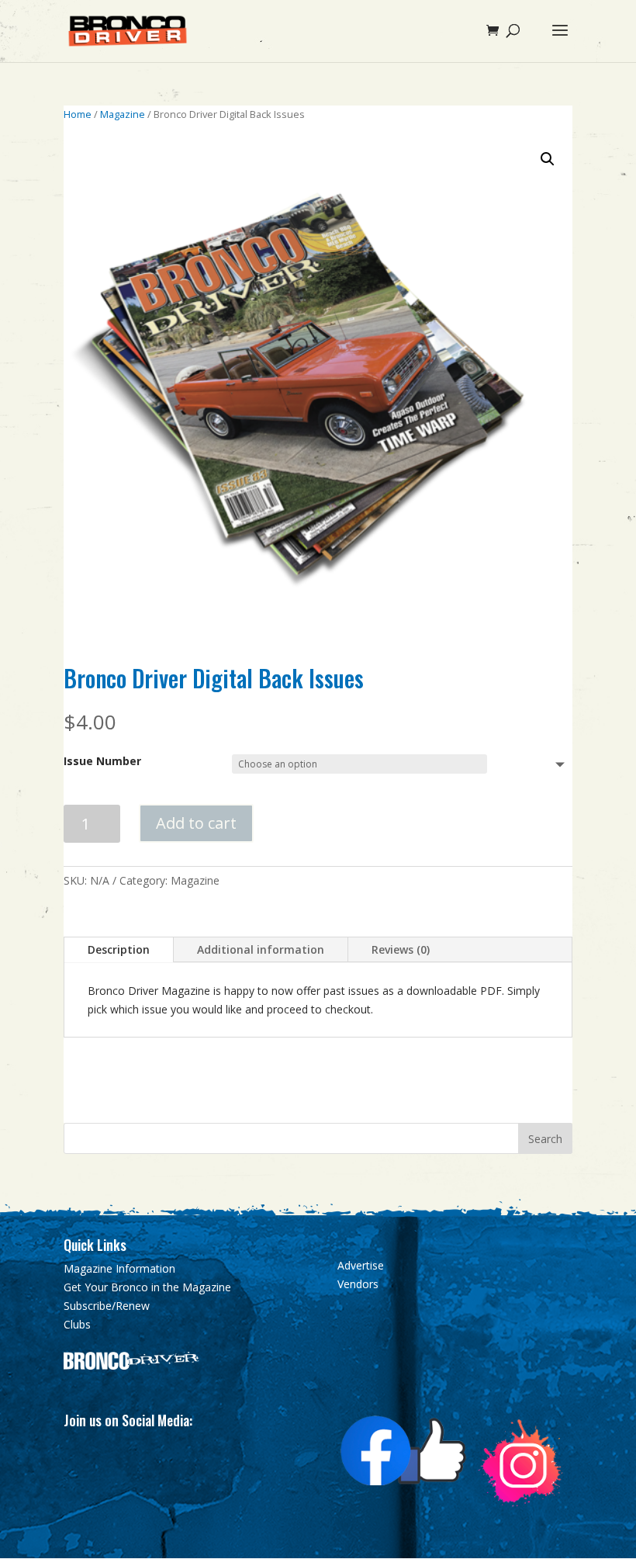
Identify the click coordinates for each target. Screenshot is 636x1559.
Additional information (260, 949)
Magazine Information (119, 1268)
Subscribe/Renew (107, 1305)
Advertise (360, 1265)
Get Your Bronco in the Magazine (147, 1287)
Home (78, 114)
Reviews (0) (401, 949)
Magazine (122, 114)
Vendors (357, 1284)
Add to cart (196, 822)
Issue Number (102, 761)
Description (119, 949)
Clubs (77, 1324)
